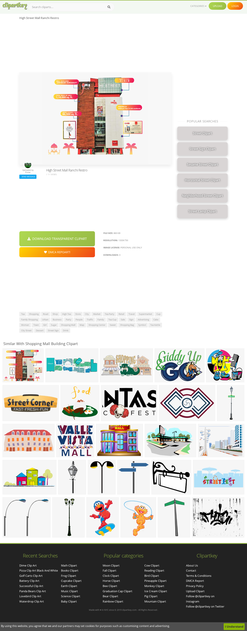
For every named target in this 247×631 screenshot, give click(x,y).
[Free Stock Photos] (14, 6)
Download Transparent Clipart (59, 239)
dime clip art (28, 565)
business (57, 319)
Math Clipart (69, 565)
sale (123, 319)
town (36, 324)
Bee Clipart (110, 586)
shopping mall (68, 324)
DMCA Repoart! (58, 252)
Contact (191, 570)
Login (235, 6)
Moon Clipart (111, 565)
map (82, 324)
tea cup (112, 319)
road (45, 314)
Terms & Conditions (198, 576)
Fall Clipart (109, 570)
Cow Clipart (151, 565)
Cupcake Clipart (71, 581)
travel (132, 314)
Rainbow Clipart (113, 601)
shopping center (97, 324)
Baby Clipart (69, 601)
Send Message (28, 176)
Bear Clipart (110, 596)
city (87, 314)
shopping (34, 314)
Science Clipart (70, 596)
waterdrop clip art (31, 601)
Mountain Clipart (155, 601)
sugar (54, 324)
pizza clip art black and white (38, 570)
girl (45, 324)
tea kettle (155, 324)
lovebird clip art (30, 596)
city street (26, 330)
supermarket (145, 314)
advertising (143, 319)
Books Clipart (69, 570)
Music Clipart (69, 591)
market (96, 314)
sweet (113, 324)
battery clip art (29, 581)
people (79, 319)
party (68, 319)
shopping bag (127, 324)
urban (45, 319)
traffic (90, 319)
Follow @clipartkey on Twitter (205, 606)
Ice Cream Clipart (155, 591)
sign (131, 319)
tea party (109, 314)
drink (65, 330)
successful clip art (31, 586)
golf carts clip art (31, 576)
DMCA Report (195, 581)
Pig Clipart (150, 596)
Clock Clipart (111, 576)
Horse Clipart (111, 581)
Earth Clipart (69, 586)
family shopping (29, 319)
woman (25, 324)
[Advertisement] (95, 47)
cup (158, 314)
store (78, 314)
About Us (192, 565)
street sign (53, 330)
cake (155, 319)
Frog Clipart (68, 576)
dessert (40, 330)
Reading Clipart (154, 570)
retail (121, 314)
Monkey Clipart (154, 586)
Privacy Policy (195, 586)
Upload (217, 6)
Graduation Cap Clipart (117, 591)
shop (55, 314)
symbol (142, 324)
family (100, 319)
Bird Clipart (151, 576)
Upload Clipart (195, 591)
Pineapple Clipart (155, 581)
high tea (66, 314)
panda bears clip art (32, 591)
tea (23, 314)
